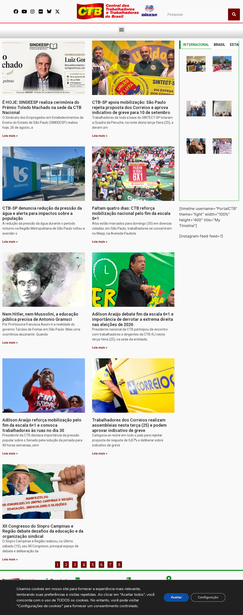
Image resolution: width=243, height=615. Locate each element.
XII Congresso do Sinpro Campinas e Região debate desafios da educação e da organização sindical (42, 531)
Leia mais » (10, 135)
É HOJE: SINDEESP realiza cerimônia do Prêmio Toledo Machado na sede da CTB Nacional (41, 107)
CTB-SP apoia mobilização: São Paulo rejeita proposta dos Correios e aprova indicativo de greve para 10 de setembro (131, 107)
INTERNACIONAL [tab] (196, 45)
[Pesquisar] (234, 14)
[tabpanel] (209, 125)
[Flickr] (41, 11)
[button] (122, 29)
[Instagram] (32, 11)
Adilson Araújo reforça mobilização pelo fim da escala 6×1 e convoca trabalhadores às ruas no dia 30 (41, 425)
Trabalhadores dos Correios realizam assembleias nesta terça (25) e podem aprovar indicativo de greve (129, 425)
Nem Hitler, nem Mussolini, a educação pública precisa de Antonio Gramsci (40, 317)
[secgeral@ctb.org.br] (77, 579)
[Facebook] (16, 11)
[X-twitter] (57, 11)
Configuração (208, 597)
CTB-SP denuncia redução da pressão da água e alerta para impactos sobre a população (42, 213)
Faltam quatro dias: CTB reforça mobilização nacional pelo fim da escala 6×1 (131, 213)
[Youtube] (24, 11)
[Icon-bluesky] (49, 11)
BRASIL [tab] (219, 45)
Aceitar (176, 597)
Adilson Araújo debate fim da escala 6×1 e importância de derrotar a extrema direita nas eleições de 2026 (132, 319)
